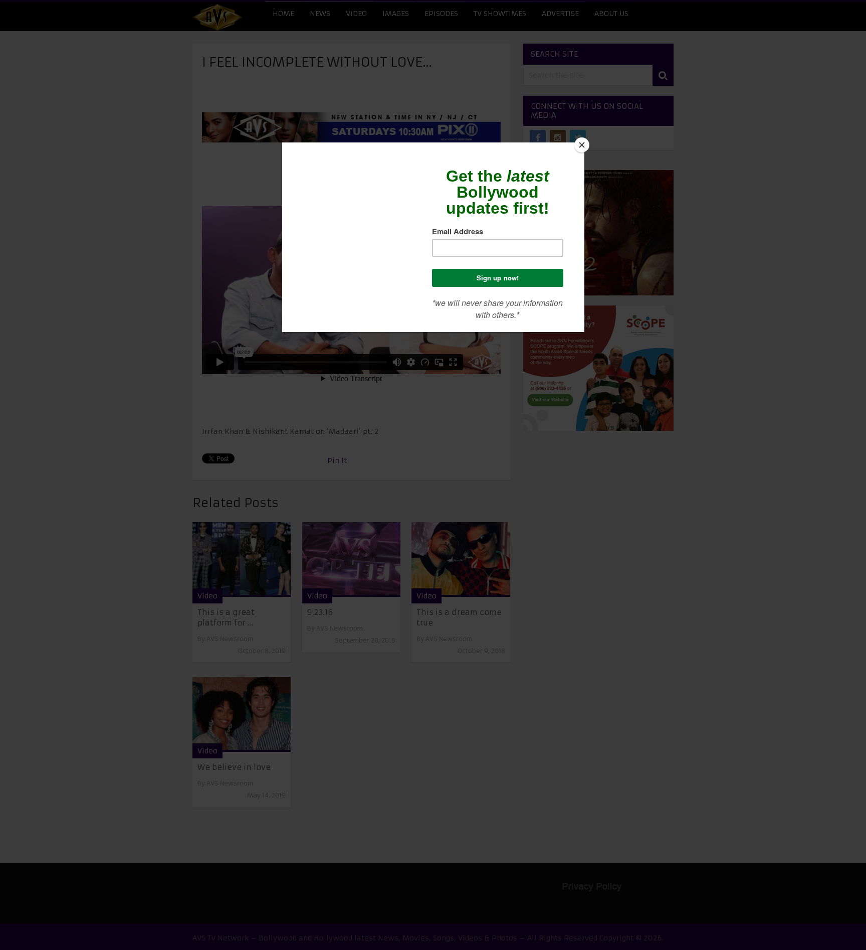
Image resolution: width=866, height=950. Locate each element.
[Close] (581, 144)
